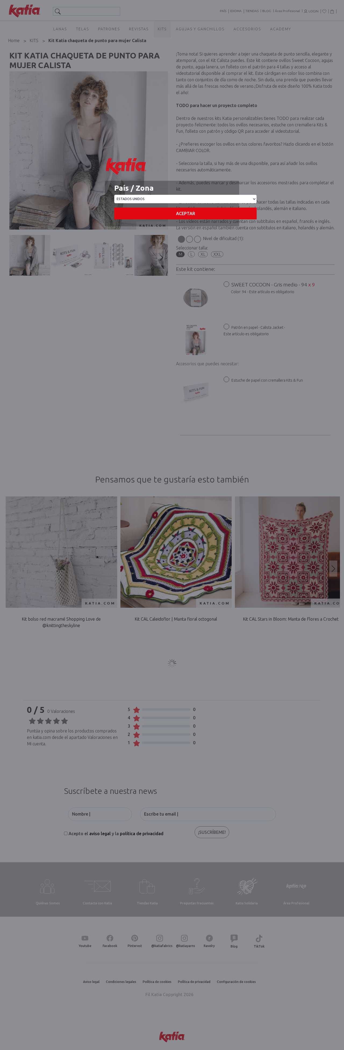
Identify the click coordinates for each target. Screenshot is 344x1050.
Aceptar (185, 213)
